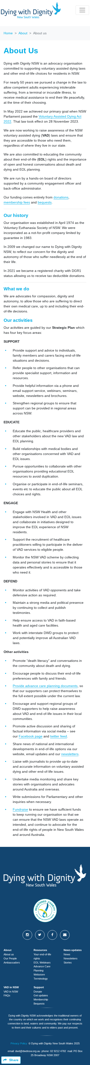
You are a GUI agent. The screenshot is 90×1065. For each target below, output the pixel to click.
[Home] (31, 10)
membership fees (17, 202)
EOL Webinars (42, 962)
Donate (38, 991)
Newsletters (71, 958)
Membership (41, 999)
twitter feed (58, 736)
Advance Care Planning (42, 968)
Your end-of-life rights (42, 956)
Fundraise (20, 809)
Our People (10, 958)
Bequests (39, 1003)
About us (9, 954)
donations (61, 197)
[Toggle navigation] (82, 10)
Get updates (41, 995)
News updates (73, 950)
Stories (68, 962)
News (67, 954)
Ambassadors (12, 962)
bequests (45, 202)
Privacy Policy (19, 1043)
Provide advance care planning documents (45, 686)
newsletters (69, 754)
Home (8, 33)
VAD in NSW (11, 987)
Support (39, 987)
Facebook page (30, 736)
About (22, 33)
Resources (40, 950)
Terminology (41, 978)
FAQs (7, 995)
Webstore (39, 974)
